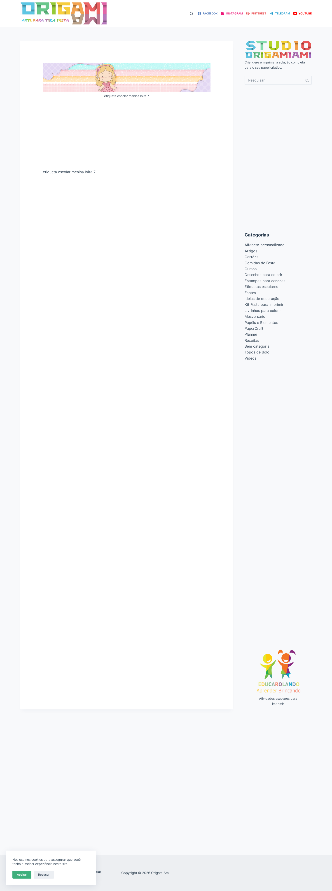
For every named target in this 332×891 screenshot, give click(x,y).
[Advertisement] (126, 135)
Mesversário (255, 316)
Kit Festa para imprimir (264, 304)
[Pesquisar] (191, 13)
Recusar (43, 874)
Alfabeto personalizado (265, 245)
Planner (251, 334)
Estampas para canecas (265, 280)
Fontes (250, 292)
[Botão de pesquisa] (307, 80)
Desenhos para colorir (263, 274)
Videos (250, 358)
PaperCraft (254, 328)
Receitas (252, 340)
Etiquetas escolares (261, 286)
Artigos (251, 251)
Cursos (251, 269)
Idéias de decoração (262, 298)
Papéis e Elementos (261, 322)
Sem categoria (257, 346)
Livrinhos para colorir (263, 310)
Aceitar (22, 874)
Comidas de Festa (260, 263)
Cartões (251, 257)
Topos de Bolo (257, 352)
